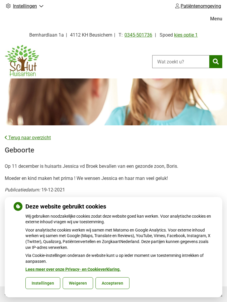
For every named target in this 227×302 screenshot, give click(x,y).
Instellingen (43, 283)
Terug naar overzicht (29, 137)
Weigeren (78, 283)
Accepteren (112, 283)
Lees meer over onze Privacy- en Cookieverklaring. (73, 269)
